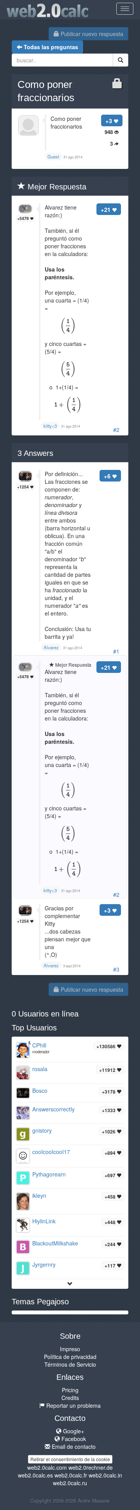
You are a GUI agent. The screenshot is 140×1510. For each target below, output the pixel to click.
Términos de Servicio (70, 1364)
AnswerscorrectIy (53, 1109)
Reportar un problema (73, 1405)
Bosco (39, 1090)
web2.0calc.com (47, 1467)
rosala (39, 1069)
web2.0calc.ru (70, 1483)
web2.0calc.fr (70, 1475)
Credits (70, 1398)
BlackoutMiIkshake (55, 1243)
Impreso (70, 1349)
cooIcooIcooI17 (51, 1152)
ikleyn (39, 1195)
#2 (116, 429)
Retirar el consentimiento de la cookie (70, 1459)
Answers (35, 453)
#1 (116, 651)
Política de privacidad (70, 1356)
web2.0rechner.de (90, 1467)
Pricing (70, 1390)
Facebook (73, 1439)
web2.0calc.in (105, 1475)
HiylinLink (44, 1221)
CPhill (39, 1045)
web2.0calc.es (35, 1475)
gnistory (42, 1130)
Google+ (72, 1431)
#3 (116, 969)
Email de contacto (73, 1446)
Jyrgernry (44, 1264)
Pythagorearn (49, 1174)
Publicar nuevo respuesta (91, 34)
